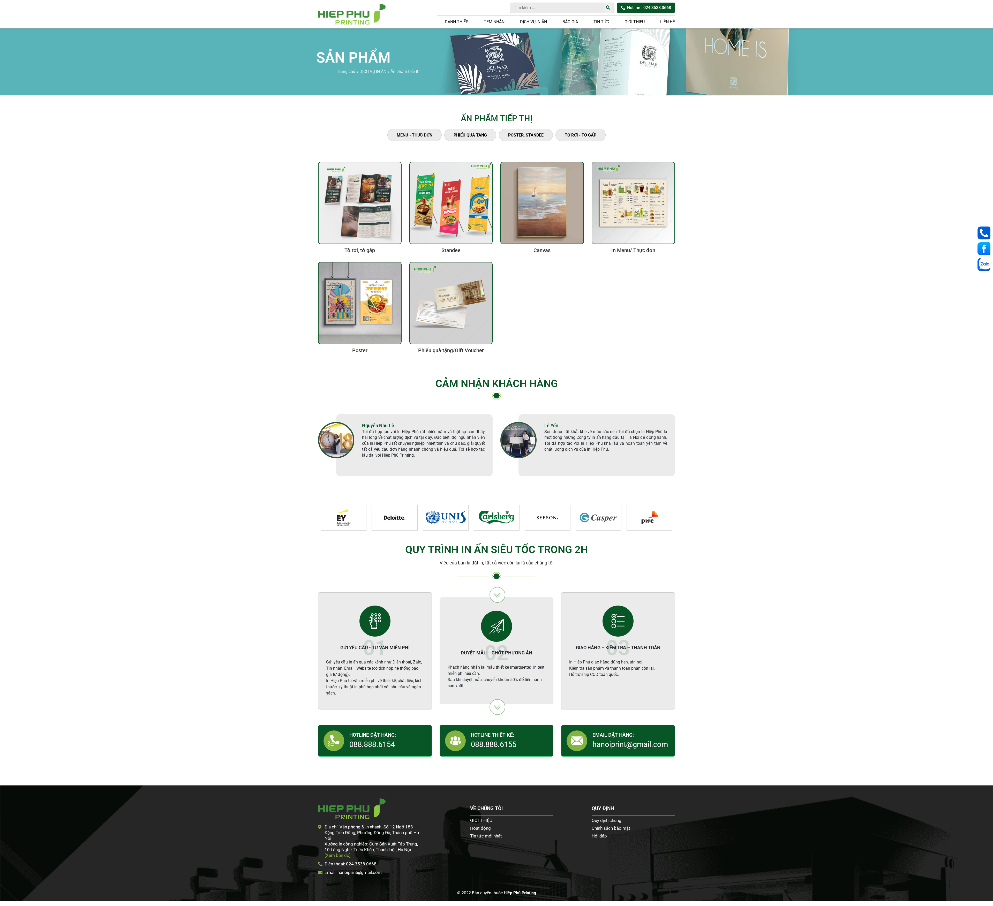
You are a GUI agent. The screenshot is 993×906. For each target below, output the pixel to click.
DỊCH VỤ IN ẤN (533, 21)
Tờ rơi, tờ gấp (359, 250)
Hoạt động (480, 828)
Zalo (985, 264)
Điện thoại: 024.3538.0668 (351, 863)
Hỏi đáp (599, 836)
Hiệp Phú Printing (520, 892)
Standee (451, 250)
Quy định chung (606, 820)
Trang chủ (346, 71)
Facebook (985, 248)
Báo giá (570, 21)
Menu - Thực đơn (414, 135)
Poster (359, 350)
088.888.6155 (493, 744)
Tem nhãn (494, 21)
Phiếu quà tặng (470, 135)
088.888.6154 (372, 744)
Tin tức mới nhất (486, 836)
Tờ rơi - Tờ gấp (580, 135)
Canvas (542, 250)
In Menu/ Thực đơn (633, 250)
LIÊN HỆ (667, 21)
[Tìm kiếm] (608, 8)
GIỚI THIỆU (635, 21)
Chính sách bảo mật (611, 828)
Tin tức (601, 21)
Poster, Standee (526, 135)
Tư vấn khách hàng (985, 232)
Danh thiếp (456, 21)
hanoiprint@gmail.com (630, 744)
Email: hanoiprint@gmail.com (353, 872)
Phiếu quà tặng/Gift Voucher (451, 350)
